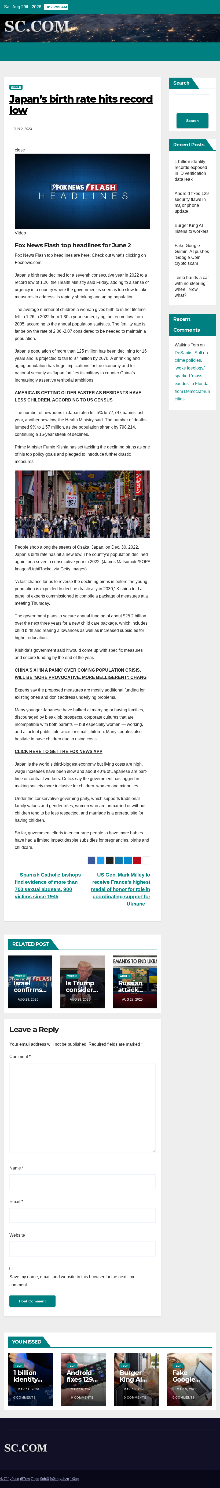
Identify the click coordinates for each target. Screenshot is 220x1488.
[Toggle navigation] (210, 52)
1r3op (74, 1479)
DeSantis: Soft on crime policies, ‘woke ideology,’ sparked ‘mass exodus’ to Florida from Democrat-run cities (192, 375)
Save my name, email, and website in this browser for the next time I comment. (73, 1281)
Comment (20, 1056)
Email (16, 1201)
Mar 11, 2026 (28, 1389)
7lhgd (35, 1479)
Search (181, 83)
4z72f (4, 1479)
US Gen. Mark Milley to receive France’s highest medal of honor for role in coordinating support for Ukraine (120, 889)
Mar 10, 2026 (82, 1389)
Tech (18, 1365)
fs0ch (54, 1479)
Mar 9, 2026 (187, 1389)
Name (16, 1168)
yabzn (64, 1479)
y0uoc (14, 1479)
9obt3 (44, 1479)
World (16, 87)
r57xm (25, 1479)
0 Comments (24, 1397)
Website (17, 1235)
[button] (188, 51)
